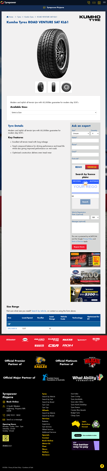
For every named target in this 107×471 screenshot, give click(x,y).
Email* (74, 152)
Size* (74, 130)
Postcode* (75, 159)
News (44, 449)
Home (10, 17)
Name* (74, 137)
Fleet (44, 446)
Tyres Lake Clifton (77, 402)
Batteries (45, 421)
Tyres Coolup (75, 396)
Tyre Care (45, 405)
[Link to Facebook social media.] (102, 466)
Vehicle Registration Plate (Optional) (79, 213)
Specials (45, 435)
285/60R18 (12, 328)
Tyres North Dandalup (79, 405)
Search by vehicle (39, 311)
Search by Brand (48, 402)
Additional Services (49, 432)
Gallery (45, 452)
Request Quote (79, 247)
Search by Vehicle (48, 396)
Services (45, 418)
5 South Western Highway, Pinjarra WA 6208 (16, 408)
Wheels (45, 410)
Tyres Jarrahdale (76, 399)
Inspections (46, 424)
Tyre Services (47, 427)
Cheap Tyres (75, 415)
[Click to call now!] (89, 2)
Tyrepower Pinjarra (55, 7)
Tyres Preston (75, 407)
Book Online (47, 440)
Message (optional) (78, 221)
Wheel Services (47, 429)
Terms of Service (77, 241)
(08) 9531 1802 (13, 415)
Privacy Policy (87, 239)
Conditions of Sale (27, 467)
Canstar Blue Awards (78, 410)
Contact (45, 438)
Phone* (74, 144)
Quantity (94, 130)
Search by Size (47, 399)
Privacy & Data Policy (15, 467)
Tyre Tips (45, 407)
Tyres (44, 394)
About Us (46, 443)
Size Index (74, 394)
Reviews (46, 455)
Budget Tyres (75, 413)
